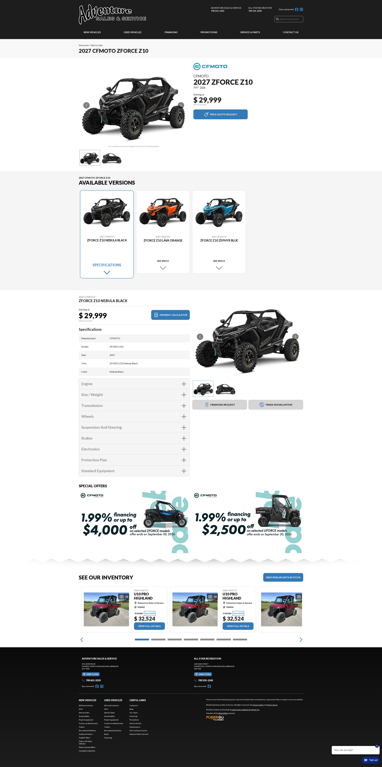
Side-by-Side (97, 45)
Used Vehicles (132, 32)
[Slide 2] (158, 639)
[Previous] (82, 639)
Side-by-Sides (84, 713)
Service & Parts (250, 32)
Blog (131, 709)
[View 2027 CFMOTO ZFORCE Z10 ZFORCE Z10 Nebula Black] (89, 158)
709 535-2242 (255, 11)
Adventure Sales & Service (226, 8)
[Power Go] (233, 718)
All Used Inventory (111, 705)
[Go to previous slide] (86, 105)
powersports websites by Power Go (245, 710)
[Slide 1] (142, 639)
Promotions (209, 32)
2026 (202, 87)
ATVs (81, 709)
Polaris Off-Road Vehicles (85, 742)
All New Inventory (86, 705)
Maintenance (135, 727)
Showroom (84, 45)
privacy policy (258, 705)
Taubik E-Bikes (84, 738)
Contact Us (290, 32)
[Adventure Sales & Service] (112, 14)
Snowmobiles (84, 716)
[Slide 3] (175, 639)
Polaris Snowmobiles (87, 747)
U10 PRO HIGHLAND (143, 596)
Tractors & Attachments (88, 723)
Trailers (82, 727)
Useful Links (138, 700)
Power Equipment (86, 720)
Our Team (134, 713)
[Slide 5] (207, 639)
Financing (171, 32)
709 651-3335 (217, 11)
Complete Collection (87, 751)
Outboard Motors (86, 734)
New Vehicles (92, 32)
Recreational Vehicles (87, 730)
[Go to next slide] (181, 105)
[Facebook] (296, 9)
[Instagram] (301, 9)
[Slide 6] (224, 639)
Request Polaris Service (139, 734)
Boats (106, 734)
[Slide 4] (191, 639)
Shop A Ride (223, 713)
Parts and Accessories (138, 730)
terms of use (272, 705)
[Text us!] (370, 760)
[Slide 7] (240, 639)
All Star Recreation (260, 8)
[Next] (300, 639)
